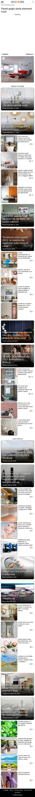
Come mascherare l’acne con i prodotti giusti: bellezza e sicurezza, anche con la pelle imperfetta (25, 526)
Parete (12, 5)
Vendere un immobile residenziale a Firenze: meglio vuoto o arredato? (25, 658)
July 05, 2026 (12, 461)
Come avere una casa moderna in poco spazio (25, 624)
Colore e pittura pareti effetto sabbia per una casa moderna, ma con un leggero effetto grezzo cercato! (25, 174)
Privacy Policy (18, 790)
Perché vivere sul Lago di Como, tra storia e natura (24, 757)
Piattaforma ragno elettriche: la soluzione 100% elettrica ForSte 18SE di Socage (25, 543)
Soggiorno (5, 693)
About (11, 790)
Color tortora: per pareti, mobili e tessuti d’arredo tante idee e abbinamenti (25, 371)
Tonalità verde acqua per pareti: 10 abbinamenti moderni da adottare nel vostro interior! (16, 217)
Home (2, 5)
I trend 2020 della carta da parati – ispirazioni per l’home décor (25, 422)
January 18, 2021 (12, 365)
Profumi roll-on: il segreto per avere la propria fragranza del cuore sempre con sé (16, 478)
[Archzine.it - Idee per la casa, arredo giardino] (17, 2)
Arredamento (8, 5)
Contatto (5, 790)
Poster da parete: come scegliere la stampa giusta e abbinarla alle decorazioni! (24, 290)
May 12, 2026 (12, 485)
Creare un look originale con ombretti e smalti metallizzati (16, 595)
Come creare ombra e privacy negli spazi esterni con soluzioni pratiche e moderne (17, 453)
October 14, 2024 (13, 718)
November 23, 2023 (13, 108)
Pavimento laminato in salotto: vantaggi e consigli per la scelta (25, 507)
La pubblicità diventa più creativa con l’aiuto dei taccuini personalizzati (16, 712)
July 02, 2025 (12, 577)
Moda (4, 601)
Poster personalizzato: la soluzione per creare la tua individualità (25, 255)
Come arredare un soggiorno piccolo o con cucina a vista (15, 687)
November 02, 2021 (13, 224)
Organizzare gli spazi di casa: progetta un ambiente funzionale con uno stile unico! (25, 741)
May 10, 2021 (11, 249)
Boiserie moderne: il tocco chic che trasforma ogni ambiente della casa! (17, 335)
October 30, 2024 (14, 693)
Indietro (5, 54)
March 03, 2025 (11, 601)
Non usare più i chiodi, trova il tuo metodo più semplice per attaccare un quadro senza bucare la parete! (25, 140)
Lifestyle (4, 461)
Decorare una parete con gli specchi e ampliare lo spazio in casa (16, 126)
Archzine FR (28, 790)
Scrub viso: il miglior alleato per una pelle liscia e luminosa (17, 571)
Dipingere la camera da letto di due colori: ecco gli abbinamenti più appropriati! (25, 190)
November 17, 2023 (13, 132)
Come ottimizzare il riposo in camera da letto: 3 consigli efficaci (24, 607)
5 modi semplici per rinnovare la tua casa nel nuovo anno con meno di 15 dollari (25, 491)
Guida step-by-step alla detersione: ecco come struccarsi (25, 641)
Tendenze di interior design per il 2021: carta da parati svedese (24, 306)
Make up (5, 577)
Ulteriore (29, 54)
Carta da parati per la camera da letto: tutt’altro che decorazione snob (16, 102)
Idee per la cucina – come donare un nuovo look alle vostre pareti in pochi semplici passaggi (25, 406)
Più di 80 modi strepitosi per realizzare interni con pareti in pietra (25, 388)
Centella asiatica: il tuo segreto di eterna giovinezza (25, 723)
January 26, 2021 (12, 341)
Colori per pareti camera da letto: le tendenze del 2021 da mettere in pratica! (16, 358)
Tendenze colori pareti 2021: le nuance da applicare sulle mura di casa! (15, 241)
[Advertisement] (17, 33)
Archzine (17, 792)
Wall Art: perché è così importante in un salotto (25, 271)
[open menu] (2, 2)
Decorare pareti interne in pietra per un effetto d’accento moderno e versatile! (25, 156)
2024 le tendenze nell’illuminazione (24, 773)
